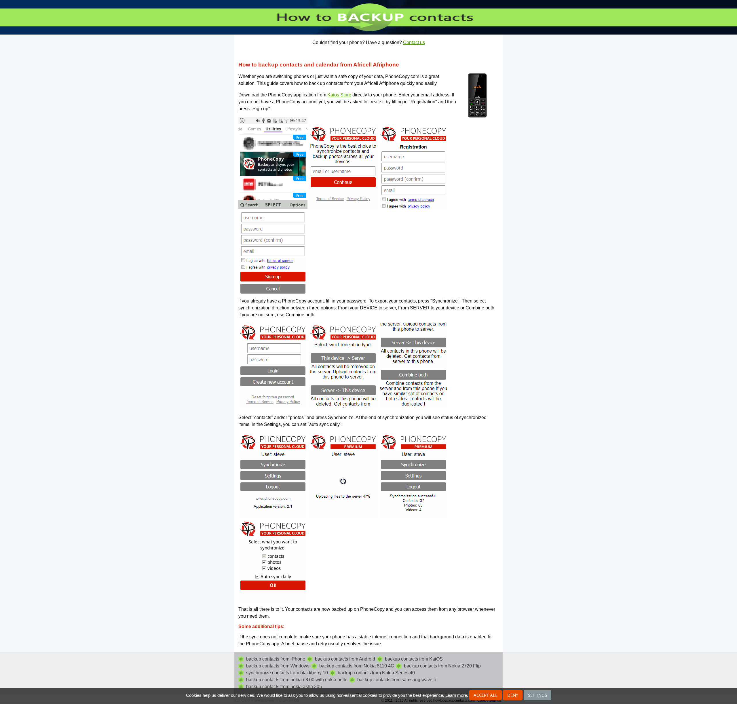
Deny (512, 695)
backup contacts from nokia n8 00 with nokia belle (296, 679)
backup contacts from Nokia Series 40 (376, 672)
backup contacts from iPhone (275, 659)
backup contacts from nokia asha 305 (284, 686)
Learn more (456, 695)
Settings (537, 695)
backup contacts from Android (345, 659)
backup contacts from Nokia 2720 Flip (442, 665)
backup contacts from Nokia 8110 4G (356, 665)
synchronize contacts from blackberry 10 (287, 672)
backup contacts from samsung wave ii (396, 679)
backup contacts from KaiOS (414, 659)
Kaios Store (339, 94)
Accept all (485, 695)
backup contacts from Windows (277, 665)
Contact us (414, 42)
